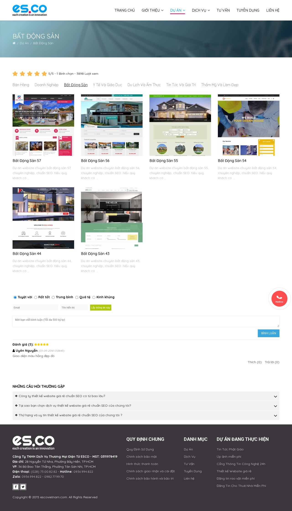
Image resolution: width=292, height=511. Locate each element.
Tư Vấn (223, 10)
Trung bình (64, 297)
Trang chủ (125, 10)
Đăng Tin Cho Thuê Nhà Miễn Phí (241, 486)
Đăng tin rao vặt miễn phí (236, 478)
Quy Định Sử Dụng (140, 449)
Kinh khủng (105, 297)
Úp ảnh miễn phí (229, 457)
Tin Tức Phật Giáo (230, 449)
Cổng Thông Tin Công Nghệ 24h (241, 464)
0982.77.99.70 (54, 477)
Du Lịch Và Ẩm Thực (144, 84)
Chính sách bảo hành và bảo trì (150, 478)
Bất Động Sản (76, 84)
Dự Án (176, 10)
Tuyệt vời (25, 297)
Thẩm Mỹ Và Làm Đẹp (219, 84)
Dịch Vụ (199, 10)
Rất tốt (44, 297)
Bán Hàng (21, 84)
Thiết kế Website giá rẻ (234, 471)
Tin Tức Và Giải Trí (181, 84)
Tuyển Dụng (248, 10)
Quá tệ (84, 297)
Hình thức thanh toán (142, 464)
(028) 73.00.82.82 (44, 472)
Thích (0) (255, 362)
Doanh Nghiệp (47, 84)
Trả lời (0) (272, 362)
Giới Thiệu (151, 10)
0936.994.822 (83, 472)
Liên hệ (272, 10)
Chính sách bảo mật (141, 457)
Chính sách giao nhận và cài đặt (150, 471)
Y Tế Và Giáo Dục (107, 84)
